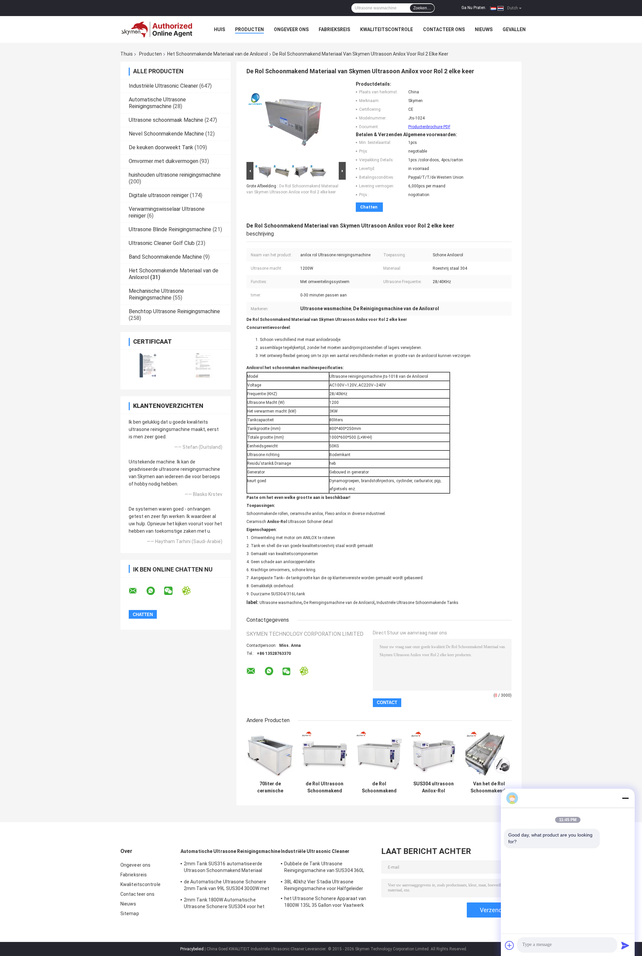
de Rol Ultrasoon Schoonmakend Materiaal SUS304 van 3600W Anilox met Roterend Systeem (324, 787)
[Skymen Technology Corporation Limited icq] (190, 590)
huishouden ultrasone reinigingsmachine (175, 175)
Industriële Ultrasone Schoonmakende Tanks (417, 602)
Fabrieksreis (334, 29)
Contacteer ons (444, 29)
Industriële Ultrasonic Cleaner (163, 86)
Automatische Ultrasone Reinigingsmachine (157, 102)
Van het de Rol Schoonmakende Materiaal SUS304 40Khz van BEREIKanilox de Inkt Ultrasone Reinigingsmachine (489, 787)
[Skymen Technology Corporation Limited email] (137, 591)
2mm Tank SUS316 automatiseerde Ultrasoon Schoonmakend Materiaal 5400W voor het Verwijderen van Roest (226, 868)
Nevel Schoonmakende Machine (166, 134)
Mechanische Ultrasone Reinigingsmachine (156, 294)
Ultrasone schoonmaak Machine (166, 120)
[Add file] (509, 945)
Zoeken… (422, 8)
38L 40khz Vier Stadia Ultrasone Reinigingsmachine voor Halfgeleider (323, 885)
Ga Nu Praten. (473, 7)
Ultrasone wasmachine (280, 602)
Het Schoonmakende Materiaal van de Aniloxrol (217, 54)
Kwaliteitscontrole (386, 29)
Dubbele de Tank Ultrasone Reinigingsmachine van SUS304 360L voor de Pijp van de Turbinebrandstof (324, 868)
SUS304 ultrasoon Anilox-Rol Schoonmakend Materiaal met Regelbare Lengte (433, 787)
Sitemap (129, 913)
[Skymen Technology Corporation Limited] (157, 29)
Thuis (126, 54)
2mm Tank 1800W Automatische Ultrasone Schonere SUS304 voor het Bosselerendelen (224, 904)
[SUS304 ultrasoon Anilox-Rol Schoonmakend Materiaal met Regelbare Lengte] (433, 754)
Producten (249, 29)
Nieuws (484, 29)
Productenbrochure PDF (429, 126)
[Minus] (625, 798)
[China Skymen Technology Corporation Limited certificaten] (148, 365)
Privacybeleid (192, 949)
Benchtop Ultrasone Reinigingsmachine (174, 311)
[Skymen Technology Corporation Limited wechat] (172, 591)
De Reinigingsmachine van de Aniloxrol (339, 602)
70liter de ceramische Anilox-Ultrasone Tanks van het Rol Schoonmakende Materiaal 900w (270, 787)
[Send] (625, 945)
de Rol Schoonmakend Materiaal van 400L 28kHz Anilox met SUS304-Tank (379, 787)
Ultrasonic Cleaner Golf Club (162, 243)
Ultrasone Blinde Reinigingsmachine (170, 229)
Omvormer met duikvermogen (163, 161)
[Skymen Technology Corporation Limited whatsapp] (154, 591)
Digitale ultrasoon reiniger (159, 195)
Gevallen (514, 29)
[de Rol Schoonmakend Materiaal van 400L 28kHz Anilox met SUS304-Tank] (379, 754)
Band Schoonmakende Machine (165, 257)
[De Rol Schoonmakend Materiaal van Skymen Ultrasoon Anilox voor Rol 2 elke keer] (284, 120)
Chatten (369, 206)
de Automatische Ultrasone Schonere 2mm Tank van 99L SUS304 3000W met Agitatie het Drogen (226, 886)
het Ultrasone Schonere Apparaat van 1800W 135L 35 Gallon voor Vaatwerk (325, 902)
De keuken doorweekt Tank (161, 147)
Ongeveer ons (291, 29)
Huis (219, 29)
